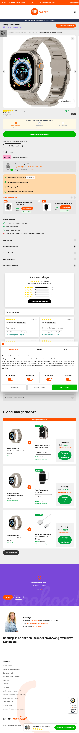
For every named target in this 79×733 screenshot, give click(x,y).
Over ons (18, 597)
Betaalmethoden (8, 673)
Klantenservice (8, 666)
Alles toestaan (64, 387)
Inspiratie (6, 687)
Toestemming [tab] (13, 349)
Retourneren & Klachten (11, 676)
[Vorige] (72, 197)
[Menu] (76, 698)
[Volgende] (75, 197)
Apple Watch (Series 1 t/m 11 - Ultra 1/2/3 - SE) (28, 167)
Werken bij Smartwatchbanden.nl (14, 709)
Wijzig (32, 170)
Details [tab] (39, 349)
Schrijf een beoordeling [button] (40, 301)
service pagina (37, 626)
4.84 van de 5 (44, 281)
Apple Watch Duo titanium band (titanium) (50, 32)
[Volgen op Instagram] (4, 718)
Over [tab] (65, 349)
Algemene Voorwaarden (11, 698)
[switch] (30, 379)
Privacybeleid (7, 705)
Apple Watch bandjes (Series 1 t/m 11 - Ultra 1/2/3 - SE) (22, 32)
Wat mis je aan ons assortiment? (14, 694)
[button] (8, 111)
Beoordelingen (8, 702)
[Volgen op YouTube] (9, 718)
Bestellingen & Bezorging (11, 669)
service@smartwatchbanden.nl (37, 623)
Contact (7, 597)
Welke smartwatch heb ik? (13, 27)
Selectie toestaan (39, 387)
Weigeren (14, 387)
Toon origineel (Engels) (16, 334)
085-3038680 (35, 620)
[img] (10, 319)
